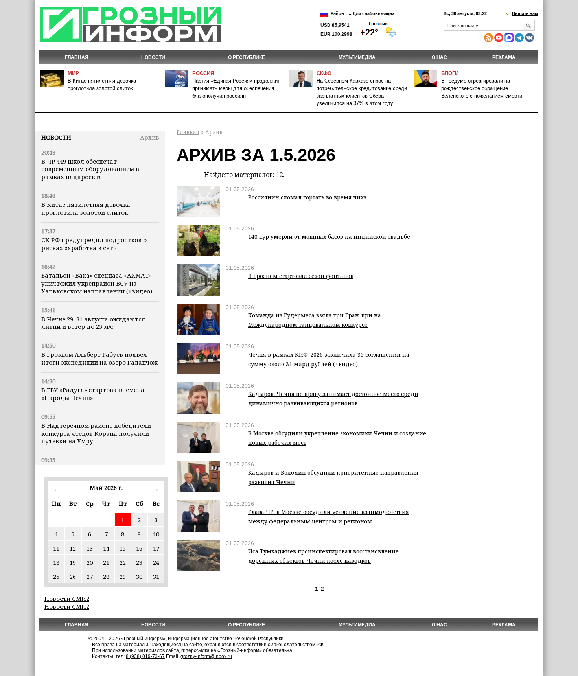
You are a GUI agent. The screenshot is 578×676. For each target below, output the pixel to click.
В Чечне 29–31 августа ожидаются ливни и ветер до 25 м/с (93, 323)
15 (123, 548)
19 (73, 562)
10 (156, 534)
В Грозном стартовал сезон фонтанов (300, 276)
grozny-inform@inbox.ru (206, 656)
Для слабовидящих (373, 13)
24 (156, 562)
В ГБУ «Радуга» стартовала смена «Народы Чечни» (92, 394)
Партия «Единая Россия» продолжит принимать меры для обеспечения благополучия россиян (236, 88)
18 (56, 562)
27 (90, 576)
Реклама (503, 57)
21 (106, 562)
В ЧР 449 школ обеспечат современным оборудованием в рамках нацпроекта (90, 169)
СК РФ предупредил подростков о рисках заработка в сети (94, 244)
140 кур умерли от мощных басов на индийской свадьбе (329, 236)
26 (73, 576)
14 (106, 548)
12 (73, 548)
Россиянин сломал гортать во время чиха (307, 197)
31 (156, 576)
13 (90, 548)
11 (56, 548)
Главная (76, 57)
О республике (246, 57)
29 (123, 576)
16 (139, 548)
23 (139, 562)
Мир (73, 73)
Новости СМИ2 (66, 598)
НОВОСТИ (153, 57)
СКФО (324, 73)
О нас (439, 57)
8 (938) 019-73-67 (145, 656)
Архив (149, 137)
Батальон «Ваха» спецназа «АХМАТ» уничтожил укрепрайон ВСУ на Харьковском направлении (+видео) (96, 283)
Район (337, 13)
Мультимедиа (357, 57)
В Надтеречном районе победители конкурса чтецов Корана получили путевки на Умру (96, 433)
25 (56, 576)
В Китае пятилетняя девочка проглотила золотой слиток (85, 208)
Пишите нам (525, 13)
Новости (56, 137)
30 (139, 576)
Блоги (449, 73)
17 (156, 548)
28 (106, 576)
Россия (203, 73)
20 (90, 562)
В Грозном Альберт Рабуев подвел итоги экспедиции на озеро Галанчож (99, 358)
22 (123, 562)
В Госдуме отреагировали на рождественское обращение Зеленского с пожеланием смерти (481, 88)
